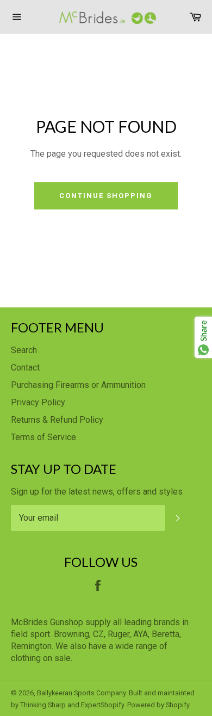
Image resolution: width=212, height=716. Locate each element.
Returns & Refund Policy (57, 420)
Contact (25, 367)
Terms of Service (43, 437)
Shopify (178, 705)
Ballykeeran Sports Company (81, 693)
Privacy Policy (38, 402)
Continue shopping (105, 196)
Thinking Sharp (43, 705)
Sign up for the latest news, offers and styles (97, 491)
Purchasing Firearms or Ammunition (78, 385)
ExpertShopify (102, 705)
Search (24, 350)
